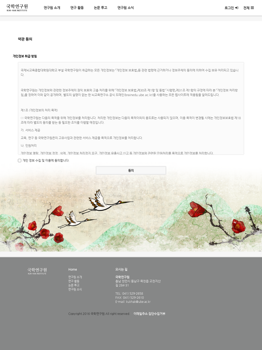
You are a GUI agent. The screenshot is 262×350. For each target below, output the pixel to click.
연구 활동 (77, 7)
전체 (246, 8)
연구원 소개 (52, 7)
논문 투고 (100, 7)
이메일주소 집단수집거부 (149, 313)
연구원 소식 (125, 7)
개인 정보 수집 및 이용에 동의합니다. (46, 160)
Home (72, 269)
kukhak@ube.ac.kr (137, 301)
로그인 (229, 8)
